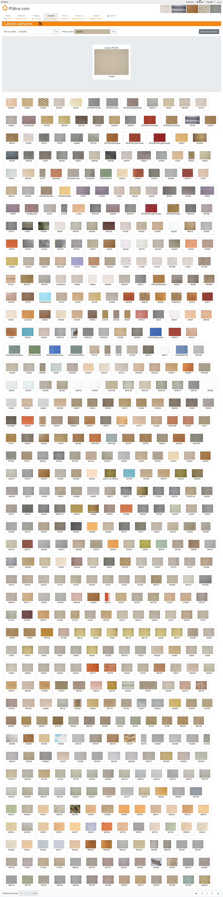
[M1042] (128, 685)
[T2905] (112, 632)
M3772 (188, 585)
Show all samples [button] (209, 31)
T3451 (177, 161)
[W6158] (193, 385)
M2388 (107, 832)
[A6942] (193, 279)
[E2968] (12, 632)
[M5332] (11, 544)
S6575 (12, 249)
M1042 (128, 691)
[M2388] (106, 826)
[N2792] (11, 685)
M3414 (138, 620)
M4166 (44, 532)
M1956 (110, 514)
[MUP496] (172, 420)
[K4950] (93, 261)
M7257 (149, 761)
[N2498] (175, 738)
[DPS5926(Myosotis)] (55, 349)
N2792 (11, 691)
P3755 (59, 867)
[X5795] (146, 438)
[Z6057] (92, 243)
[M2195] (92, 473)
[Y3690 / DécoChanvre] (60, 491)
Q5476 (128, 443)
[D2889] (108, 650)
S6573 (207, 302)
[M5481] (154, 614)
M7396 (172, 267)
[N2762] (137, 597)
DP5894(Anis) (106, 178)
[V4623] (92, 402)
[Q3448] (157, 226)
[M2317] (44, 261)
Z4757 (11, 231)
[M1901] (140, 862)
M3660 (92, 532)
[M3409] (114, 120)
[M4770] (142, 491)
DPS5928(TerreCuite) (135, 143)
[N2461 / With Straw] (175, 650)
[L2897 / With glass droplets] (11, 650)
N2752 (61, 691)
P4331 (173, 567)
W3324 (93, 567)
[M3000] (158, 243)
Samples (51, 17)
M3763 (28, 196)
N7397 (157, 267)
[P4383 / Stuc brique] (191, 243)
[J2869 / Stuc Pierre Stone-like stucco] (191, 650)
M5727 (187, 814)
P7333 (75, 620)
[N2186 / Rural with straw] (168, 685)
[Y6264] (11, 402)
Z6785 (161, 161)
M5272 (12, 143)
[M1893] (202, 826)
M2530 (104, 373)
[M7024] (47, 632)
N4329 (131, 125)
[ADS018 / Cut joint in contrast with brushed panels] (161, 385)
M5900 (43, 461)
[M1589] (45, 385)
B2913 (27, 655)
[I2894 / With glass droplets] (59, 650)
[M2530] (104, 367)
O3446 (186, 602)
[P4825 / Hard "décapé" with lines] (207, 190)
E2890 (92, 655)
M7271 (28, 496)
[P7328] (43, 862)
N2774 (110, 673)
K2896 (60, 479)
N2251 (50, 214)
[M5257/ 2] (59, 508)
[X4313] (11, 579)
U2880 (161, 638)
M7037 (77, 267)
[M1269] (108, 879)
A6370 (78, 390)
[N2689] (77, 703)
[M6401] (73, 720)
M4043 (152, 108)
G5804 (73, 426)
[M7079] (26, 720)
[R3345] (192, 296)
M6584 (11, 108)
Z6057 (93, 249)
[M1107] (11, 508)
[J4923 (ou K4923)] (110, 473)
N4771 (126, 496)
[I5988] (119, 190)
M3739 (109, 231)
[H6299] (210, 385)
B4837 (77, 408)
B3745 (27, 585)
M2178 (123, 832)
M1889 (208, 249)
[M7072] (43, 614)
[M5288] (64, 120)
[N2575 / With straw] (143, 738)
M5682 (141, 779)
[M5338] (27, 279)
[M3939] (106, 844)
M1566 (43, 850)
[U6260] (43, 402)
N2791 (76, 108)
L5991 (45, 161)
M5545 (11, 797)
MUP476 (95, 443)
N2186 (168, 691)
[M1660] (141, 226)
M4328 (44, 284)
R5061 (12, 390)
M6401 (74, 726)
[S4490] (13, 208)
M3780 (106, 620)
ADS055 (138, 373)
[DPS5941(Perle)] (94, 102)
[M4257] (188, 773)
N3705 (207, 708)
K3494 (206, 567)
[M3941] (93, 491)
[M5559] (75, 809)
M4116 (201, 691)
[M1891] (105, 720)
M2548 (77, 602)
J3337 (170, 620)
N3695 (124, 814)
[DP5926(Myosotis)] (156, 332)
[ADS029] (111, 385)
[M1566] (43, 844)
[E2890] (92, 650)
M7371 (127, 797)
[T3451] (177, 155)
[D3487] (44, 597)
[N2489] (158, 738)
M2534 (158, 708)
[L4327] (189, 561)
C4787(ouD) (29, 125)
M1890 (11, 850)
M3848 (46, 761)
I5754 (26, 461)
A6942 (193, 284)
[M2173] (27, 544)
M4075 (145, 302)
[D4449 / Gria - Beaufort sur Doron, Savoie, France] (76, 561)
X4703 (27, 514)
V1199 (167, 726)
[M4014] (96, 685)
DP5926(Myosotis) (156, 337)
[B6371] (164, 349)
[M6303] (12, 491)
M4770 (142, 496)
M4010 (190, 231)
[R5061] (12, 385)
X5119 (94, 355)
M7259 (97, 761)
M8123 (128, 638)
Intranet (4, 2)
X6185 (107, 355)
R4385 (27, 408)
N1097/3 (11, 779)
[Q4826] (113, 208)
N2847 (76, 673)
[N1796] (125, 226)
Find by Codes (10, 31)
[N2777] (42, 173)
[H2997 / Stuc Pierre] (157, 561)
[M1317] (59, 844)
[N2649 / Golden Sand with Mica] (175, 703)
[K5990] (108, 402)
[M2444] (113, 544)
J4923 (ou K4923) (110, 479)
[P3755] (59, 862)
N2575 (144, 744)
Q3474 (64, 214)
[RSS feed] (40, 23)
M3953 (92, 779)
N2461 (175, 655)
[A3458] (121, 420)
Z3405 (157, 532)
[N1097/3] (11, 773)
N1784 (126, 708)
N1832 (28, 337)
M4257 (189, 779)
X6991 (60, 231)
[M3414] (138, 614)
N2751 (148, 691)
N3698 (107, 814)
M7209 (166, 761)
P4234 (44, 885)
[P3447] (169, 597)
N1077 (109, 797)
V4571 (140, 532)
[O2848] (59, 667)
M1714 (61, 302)
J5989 (192, 408)
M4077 (156, 585)
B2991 (56, 373)
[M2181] (11, 314)
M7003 (175, 337)
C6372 (201, 108)
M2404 (27, 814)
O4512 (28, 302)
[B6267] (174, 314)
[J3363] (124, 579)
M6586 (94, 161)
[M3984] (28, 420)
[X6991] (59, 226)
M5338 (27, 284)
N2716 (94, 302)
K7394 (204, 267)
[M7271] (28, 491)
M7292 (178, 549)
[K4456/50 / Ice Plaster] (61, 279)
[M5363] (158, 402)
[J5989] (192, 402)
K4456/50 (61, 284)
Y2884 (140, 655)
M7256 (196, 797)
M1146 (75, 850)
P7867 (27, 231)
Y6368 (95, 390)
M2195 (92, 479)
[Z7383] (10, 279)
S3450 (78, 302)
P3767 (27, 867)
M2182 (114, 761)
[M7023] (142, 314)
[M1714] (61, 296)
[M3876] (156, 773)
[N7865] (43, 226)
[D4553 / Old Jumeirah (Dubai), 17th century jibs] (191, 155)
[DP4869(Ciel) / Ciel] (45, 296)
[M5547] (75, 226)
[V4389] (156, 420)
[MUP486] (56, 173)
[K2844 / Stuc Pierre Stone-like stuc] (126, 667)
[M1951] (135, 720)
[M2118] (154, 826)
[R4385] (27, 402)
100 (21, 893)
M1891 (105, 726)
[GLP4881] (11, 420)
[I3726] (107, 579)
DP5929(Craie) (73, 178)
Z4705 (105, 320)
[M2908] (160, 296)
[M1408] (204, 862)
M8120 (144, 638)
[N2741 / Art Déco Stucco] (143, 667)
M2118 (154, 832)
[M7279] (201, 597)
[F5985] (92, 314)
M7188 (207, 214)
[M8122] (79, 632)
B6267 (174, 320)
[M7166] (63, 632)
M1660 (142, 231)
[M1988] (171, 173)
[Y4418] (109, 561)
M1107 (11, 514)
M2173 (27, 549)
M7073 (141, 885)
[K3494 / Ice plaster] (206, 561)
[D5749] (11, 455)
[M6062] (90, 844)
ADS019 (145, 390)
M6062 (91, 850)
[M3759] (187, 173)
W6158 (194, 390)
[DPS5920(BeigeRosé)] (132, 102)
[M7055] (60, 597)
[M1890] (11, 844)
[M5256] (28, 685)
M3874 (107, 461)
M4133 (185, 691)
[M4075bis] (176, 296)
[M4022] (161, 791)
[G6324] (125, 243)
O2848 (60, 673)
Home (7, 17)
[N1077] (108, 791)
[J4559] (109, 243)
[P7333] (74, 614)
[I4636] (168, 102)
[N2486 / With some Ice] (12, 367)
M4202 (61, 549)
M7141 (27, 532)
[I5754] (26, 455)
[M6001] (41, 720)
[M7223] (121, 367)
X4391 (11, 337)
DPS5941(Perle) (94, 108)
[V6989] (92, 279)
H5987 (78, 161)
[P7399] (126, 261)
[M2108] (170, 826)
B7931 (169, 196)
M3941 (93, 496)
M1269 (108, 885)
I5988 (119, 196)
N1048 (44, 779)
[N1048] (44, 773)
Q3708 (132, 355)
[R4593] (192, 9)
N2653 (144, 161)
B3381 (27, 108)
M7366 (61, 744)
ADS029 (111, 390)
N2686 (93, 708)
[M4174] (188, 862)
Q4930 (181, 479)
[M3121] (125, 402)
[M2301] (175, 508)
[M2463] (162, 438)
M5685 (188, 373)
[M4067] (120, 720)
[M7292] (177, 544)
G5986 (208, 408)
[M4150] (113, 738)
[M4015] (11, 473)
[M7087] (186, 614)
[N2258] (28, 756)
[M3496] (205, 579)
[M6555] (140, 809)
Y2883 (209, 638)
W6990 (108, 284)
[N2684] (42, 420)
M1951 (135, 726)
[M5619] (203, 809)
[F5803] (188, 420)
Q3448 (157, 231)
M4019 (161, 549)
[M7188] (206, 208)
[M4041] (210, 544)
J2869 (191, 655)
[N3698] (107, 809)
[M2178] (122, 826)
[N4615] (27, 473)
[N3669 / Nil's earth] (191, 703)
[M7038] (59, 791)
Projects (36, 17)
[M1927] (207, 508)
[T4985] (77, 279)
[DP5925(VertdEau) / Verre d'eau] (76, 349)
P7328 (43, 867)
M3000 (158, 249)
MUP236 (190, 214)
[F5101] (11, 438)
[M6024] (171, 809)
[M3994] (110, 261)
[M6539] (198, 720)
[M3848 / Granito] (45, 756)
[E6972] (140, 279)
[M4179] (91, 862)
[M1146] (74, 844)
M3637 (43, 814)
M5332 (11, 549)
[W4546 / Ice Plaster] (198, 349)
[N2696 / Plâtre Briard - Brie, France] (108, 526)
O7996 (102, 196)
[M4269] (79, 544)
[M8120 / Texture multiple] (144, 632)
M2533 (124, 779)
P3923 (173, 461)
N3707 (151, 726)
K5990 (108, 408)
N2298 (92, 585)
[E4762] (188, 190)
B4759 (174, 496)
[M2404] (27, 809)
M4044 (167, 850)
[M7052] (156, 879)
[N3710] (144, 791)
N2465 (174, 249)
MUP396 (111, 443)
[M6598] (184, 102)
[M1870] (122, 173)
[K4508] (98, 120)
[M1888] (193, 632)
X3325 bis (190, 496)
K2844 (127, 673)
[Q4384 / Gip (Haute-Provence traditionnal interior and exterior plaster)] (179, 438)
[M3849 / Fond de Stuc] (27, 791)
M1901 (140, 867)
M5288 (64, 125)
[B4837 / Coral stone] (76, 402)
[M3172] (148, 349)
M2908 (161, 302)
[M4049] (137, 332)
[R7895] (12, 155)
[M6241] (141, 561)
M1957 (28, 249)
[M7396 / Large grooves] (172, 261)
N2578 (112, 691)
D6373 (142, 249)
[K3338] (140, 579)
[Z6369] (173, 226)
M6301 (11, 814)
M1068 (126, 514)
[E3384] (141, 402)
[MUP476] (95, 438)
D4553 (191, 161)
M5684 (129, 302)
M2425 (91, 832)
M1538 (58, 726)
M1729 (27, 620)
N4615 (27, 479)
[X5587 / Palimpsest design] (57, 420)
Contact (96, 17)
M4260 (28, 567)
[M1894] (186, 826)
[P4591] (60, 526)
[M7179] (110, 703)
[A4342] (43, 102)
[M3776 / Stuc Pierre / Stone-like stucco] (153, 597)
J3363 (124, 585)
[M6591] (124, 879)
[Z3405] (156, 526)
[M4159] (116, 314)
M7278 (92, 885)
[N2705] (47, 120)
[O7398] (141, 261)
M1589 (46, 390)
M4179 (92, 867)
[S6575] (12, 243)
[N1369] (146, 473)
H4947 (27, 443)
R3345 (192, 302)
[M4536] (28, 155)
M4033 (60, 885)
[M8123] (128, 632)
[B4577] (124, 526)
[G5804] (73, 420)
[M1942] (158, 455)
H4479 (127, 161)
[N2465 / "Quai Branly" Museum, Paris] (174, 243)
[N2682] (46, 703)
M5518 (124, 655)
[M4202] (61, 544)
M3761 (45, 567)
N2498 (175, 744)
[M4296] (205, 526)
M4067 (120, 726)
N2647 (182, 143)
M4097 (194, 549)
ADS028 (128, 390)
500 (27, 893)
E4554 (173, 532)
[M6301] (11, 809)
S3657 (190, 320)
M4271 (110, 496)
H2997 (157, 567)
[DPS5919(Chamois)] (171, 120)
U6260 (43, 408)
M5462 (42, 373)
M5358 (60, 408)
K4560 (44, 443)
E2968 (12, 638)
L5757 (203, 178)
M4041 (210, 549)
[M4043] (152, 102)
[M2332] (91, 455)
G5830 (11, 178)
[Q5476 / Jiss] (128, 438)
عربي (219, 2)
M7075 (205, 779)
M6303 (12, 496)
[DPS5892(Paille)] (173, 208)
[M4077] (156, 579)
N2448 (207, 744)
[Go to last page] (218, 893)
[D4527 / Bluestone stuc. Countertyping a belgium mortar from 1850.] (44, 137)
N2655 (171, 373)
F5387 (61, 443)
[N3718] (11, 614)
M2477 (75, 832)
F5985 (92, 320)
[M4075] (144, 296)
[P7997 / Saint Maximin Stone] (83, 190)
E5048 (78, 443)
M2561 (43, 832)
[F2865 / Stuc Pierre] (43, 667)
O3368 (60, 620)
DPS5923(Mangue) (112, 143)
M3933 (143, 514)
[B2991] (56, 367)
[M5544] (139, 844)
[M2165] (138, 826)
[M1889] (207, 243)
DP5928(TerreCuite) (149, 125)
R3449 (93, 602)
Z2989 (206, 231)
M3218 (59, 108)
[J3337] (170, 614)
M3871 (205, 161)
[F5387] (60, 438)
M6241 (141, 567)
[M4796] (11, 296)
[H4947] (27, 438)
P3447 (170, 602)
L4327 (190, 567)
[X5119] (94, 349)
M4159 (116, 320)
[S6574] (107, 597)
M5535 (28, 178)
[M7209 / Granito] (166, 756)
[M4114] (11, 879)
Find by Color (67, 31)
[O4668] (93, 508)
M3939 (106, 850)
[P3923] (173, 455)
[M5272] (12, 137)
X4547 (44, 496)
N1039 (60, 779)
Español (210, 2)
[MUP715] (60, 332)
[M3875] (172, 773)
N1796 (125, 231)
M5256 (28, 691)
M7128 (27, 885)
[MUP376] (196, 438)
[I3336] (90, 614)
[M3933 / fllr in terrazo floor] (143, 508)
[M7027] (123, 862)
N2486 (12, 373)
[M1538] (58, 720)
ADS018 (161, 390)
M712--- (27, 602)
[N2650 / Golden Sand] (12, 261)
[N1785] (129, 473)
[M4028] (135, 190)
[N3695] (124, 809)
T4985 (77, 284)
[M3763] (28, 190)
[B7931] (169, 190)
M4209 (44, 549)
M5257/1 (130, 214)
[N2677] (141, 703)
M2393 (88, 373)
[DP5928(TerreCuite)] (150, 120)
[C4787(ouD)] (29, 120)
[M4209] (44, 544)
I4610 (158, 320)
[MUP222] (88, 332)
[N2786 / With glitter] (44, 685)
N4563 (45, 320)
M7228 (182, 850)
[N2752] (61, 685)
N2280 (80, 761)
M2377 (122, 620)
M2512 (59, 832)
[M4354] (124, 279)
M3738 (81, 125)
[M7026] (28, 703)
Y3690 (60, 496)
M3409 (114, 125)
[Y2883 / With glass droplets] (208, 632)
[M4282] (62, 155)
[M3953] (92, 773)
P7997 (83, 196)
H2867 (11, 673)
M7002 (159, 514)
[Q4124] (44, 243)
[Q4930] (181, 473)
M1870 (122, 178)
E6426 (151, 196)
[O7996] (102, 190)
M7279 (202, 602)
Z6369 (174, 231)
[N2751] (148, 685)
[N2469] (112, 296)
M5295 (179, 797)
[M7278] (92, 879)
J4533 (106, 426)
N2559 (77, 514)
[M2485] (28, 738)
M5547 (76, 231)
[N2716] (94, 296)
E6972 (140, 284)
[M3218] (59, 102)
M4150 (113, 744)
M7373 (60, 249)
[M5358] (60, 402)
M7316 (11, 867)
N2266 (124, 461)
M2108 (170, 832)
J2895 (43, 655)
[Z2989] (206, 226)
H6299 (210, 390)
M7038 (60, 797)
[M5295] (178, 791)
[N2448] (207, 738)
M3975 (74, 337)
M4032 (76, 885)
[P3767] (27, 862)
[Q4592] (205, 455)
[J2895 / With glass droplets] (43, 650)
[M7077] (164, 473)
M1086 (11, 532)
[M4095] (108, 773)
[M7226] (197, 844)
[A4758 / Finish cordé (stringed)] (58, 455)
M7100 (76, 249)
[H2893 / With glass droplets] (11, 120)
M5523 (79, 691)
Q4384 (179, 443)
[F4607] (59, 137)
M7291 (172, 867)
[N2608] (76, 491)
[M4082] (204, 879)
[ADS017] (177, 385)
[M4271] (110, 491)
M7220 (172, 885)
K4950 (94, 267)
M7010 (76, 779)
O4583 (190, 532)
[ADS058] (72, 367)
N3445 (77, 320)
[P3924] (60, 561)
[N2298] (91, 579)
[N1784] (126, 703)
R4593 (44, 479)
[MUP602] (104, 332)
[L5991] (45, 155)
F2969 (29, 638)
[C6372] (201, 102)
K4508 (98, 125)
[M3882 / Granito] (184, 756)
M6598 (185, 108)
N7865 (44, 231)
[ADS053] (154, 367)
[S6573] (207, 296)
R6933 (177, 284)
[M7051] (127, 314)
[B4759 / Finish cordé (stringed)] (174, 491)
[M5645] (197, 473)
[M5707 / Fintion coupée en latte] (159, 667)
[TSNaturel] (90, 173)
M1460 (12, 708)
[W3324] (92, 561)
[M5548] (27, 773)
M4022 (161, 797)
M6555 (140, 814)
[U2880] (160, 632)
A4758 (59, 461)
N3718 (11, 620)
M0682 (11, 726)
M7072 (43, 620)
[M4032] (75, 879)
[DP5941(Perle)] (112, 102)
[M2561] (43, 826)
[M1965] (156, 862)
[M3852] (91, 791)
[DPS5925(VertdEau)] (14, 349)
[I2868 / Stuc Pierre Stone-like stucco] (207, 650)
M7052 (156, 885)
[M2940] (172, 579)
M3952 (76, 797)
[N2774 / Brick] (110, 667)
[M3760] (125, 561)
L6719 (118, 355)
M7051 (127, 320)
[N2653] (144, 155)
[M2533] (124, 773)
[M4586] (209, 279)
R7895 (12, 161)
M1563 (209, 673)
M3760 (125, 567)
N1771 (139, 426)
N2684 (43, 426)
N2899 (96, 638)
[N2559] (76, 508)
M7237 (108, 867)
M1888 (193, 638)
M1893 (202, 832)
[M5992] (175, 402)
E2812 (175, 673)
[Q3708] (132, 349)
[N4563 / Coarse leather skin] (45, 314)
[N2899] (95, 632)
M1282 (141, 461)
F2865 (43, 673)
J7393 (78, 214)
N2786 (44, 691)
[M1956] (109, 508)
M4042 (76, 867)
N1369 (146, 479)
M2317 (44, 267)
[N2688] (77, 137)
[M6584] (11, 102)
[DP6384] (204, 367)
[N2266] (124, 455)
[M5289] (154, 844)
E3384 (141, 408)
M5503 (11, 832)
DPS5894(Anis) (34, 355)
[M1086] (11, 526)
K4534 (154, 178)
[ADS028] (128, 385)
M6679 (11, 602)
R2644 (189, 461)
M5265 (157, 655)
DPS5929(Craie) (46, 196)
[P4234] (43, 879)
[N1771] (139, 420)
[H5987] (78, 155)
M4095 (108, 779)
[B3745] (27, 579)
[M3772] (188, 579)
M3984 (28, 426)
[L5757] (203, 173)
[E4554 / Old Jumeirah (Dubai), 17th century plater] (172, 526)
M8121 (177, 638)
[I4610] (158, 314)
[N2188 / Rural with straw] (120, 332)
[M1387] (130, 738)
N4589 (76, 532)
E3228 (43, 514)
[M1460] (11, 703)
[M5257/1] (215, 9)
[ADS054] (60, 261)
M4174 (188, 867)
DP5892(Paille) (64, 196)
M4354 (124, 284)
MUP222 (88, 337)
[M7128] (27, 879)
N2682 (46, 708)
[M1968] (61, 314)
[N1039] (60, 773)
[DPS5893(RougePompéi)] (159, 137)
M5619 (203, 814)
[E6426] (152, 190)
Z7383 (11, 284)
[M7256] (196, 791)
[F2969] (30, 632)
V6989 (92, 284)
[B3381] (27, 102)
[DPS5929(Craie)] (46, 190)
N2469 (112, 302)
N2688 (77, 143)
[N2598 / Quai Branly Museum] (12, 738)
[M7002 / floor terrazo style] (159, 508)
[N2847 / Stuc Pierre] (75, 667)
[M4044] (167, 844)
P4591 (60, 532)
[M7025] (201, 756)
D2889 (108, 655)
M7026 (28, 708)
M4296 (206, 532)
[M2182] (114, 756)
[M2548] (76, 597)
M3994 (110, 267)
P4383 (191, 249)
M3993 (92, 231)
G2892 (76, 655)
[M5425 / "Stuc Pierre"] (43, 791)
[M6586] (94, 155)
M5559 (75, 814)
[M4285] (62, 385)
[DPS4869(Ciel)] (182, 349)
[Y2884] (140, 650)
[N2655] (171, 367)
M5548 (28, 779)
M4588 (111, 161)
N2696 (108, 532)
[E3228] (43, 508)
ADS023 (95, 214)
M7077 (164, 479)
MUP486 (56, 178)
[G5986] (208, 402)
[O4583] (190, 526)
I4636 (168, 108)
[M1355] (75, 455)
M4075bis (176, 302)
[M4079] (59, 809)
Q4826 (113, 214)
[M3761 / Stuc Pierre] (44, 561)
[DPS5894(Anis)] (35, 349)
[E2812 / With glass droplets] (204, 9)
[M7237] (107, 862)
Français (189, 2)
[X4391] (11, 332)
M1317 (59, 850)
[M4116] (201, 685)
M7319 (78, 744)
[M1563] (209, 667)
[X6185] (107, 349)
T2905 (112, 638)
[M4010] (190, 226)
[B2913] (27, 650)
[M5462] (43, 367)
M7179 (110, 708)
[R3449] (93, 597)
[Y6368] (94, 385)
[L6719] (119, 349)
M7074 (96, 744)
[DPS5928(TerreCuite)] (134, 137)
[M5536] (122, 844)
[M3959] (27, 826)
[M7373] (60, 243)
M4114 (11, 885)
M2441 (138, 178)
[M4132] (191, 332)
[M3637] (43, 809)
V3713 (60, 585)
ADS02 (28, 267)
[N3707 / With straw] (151, 720)
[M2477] (75, 826)
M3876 (157, 779)
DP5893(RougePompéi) (151, 214)
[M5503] (11, 826)
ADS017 (177, 390)
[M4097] (193, 544)
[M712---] (27, 597)
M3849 (27, 797)
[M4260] (28, 561)
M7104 (93, 143)
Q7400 (28, 143)
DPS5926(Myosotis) (54, 355)
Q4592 (205, 461)
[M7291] (172, 862)
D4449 (77, 567)
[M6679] (11, 597)
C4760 (158, 496)
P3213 (203, 620)
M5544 (139, 850)
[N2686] (92, 703)
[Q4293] (43, 579)
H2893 (11, 125)
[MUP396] (111, 438)
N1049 (129, 549)
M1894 (186, 832)
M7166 (64, 638)
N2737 (93, 673)
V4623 (92, 408)
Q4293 (44, 585)
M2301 (175, 514)
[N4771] (126, 491)
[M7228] (181, 844)
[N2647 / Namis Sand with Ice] (181, 137)
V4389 (156, 426)
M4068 (131, 761)
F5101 (11, 443)
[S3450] (77, 296)
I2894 (59, 655)
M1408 (204, 867)
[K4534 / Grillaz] (154, 173)
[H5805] (89, 420)
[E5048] (78, 438)
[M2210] (44, 332)
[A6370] (78, 385)
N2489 (158, 744)
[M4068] (131, 756)
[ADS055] (138, 367)
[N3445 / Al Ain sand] (77, 314)
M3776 (153, 602)
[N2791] (76, 102)
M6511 (156, 814)
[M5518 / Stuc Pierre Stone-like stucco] (124, 650)
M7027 (124, 867)
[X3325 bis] (190, 491)
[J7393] (78, 208)
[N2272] (63, 756)
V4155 (76, 585)
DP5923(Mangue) (158, 284)
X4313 (11, 585)
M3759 (188, 178)
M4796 (11, 302)
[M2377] (122, 614)
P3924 (61, 567)
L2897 (11, 655)
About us (79, 17)
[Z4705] (105, 314)
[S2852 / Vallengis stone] (145, 544)
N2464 (192, 744)
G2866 (27, 673)
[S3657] (190, 314)
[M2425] (91, 826)
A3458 (122, 426)
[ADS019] (145, 385)
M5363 (158, 408)
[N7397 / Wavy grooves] (157, 261)
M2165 (139, 832)
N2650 (12, 267)
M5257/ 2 (60, 514)
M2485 (29, 744)
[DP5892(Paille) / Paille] (64, 190)
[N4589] (76, 526)
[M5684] (128, 296)
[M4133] (185, 685)
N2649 (175, 708)
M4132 (191, 337)
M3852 (92, 797)
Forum (65, 17)
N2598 (12, 744)
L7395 (187, 267)
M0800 (89, 726)
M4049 (137, 337)
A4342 (43, 108)
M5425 (44, 797)
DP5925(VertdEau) (76, 355)
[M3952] (75, 791)
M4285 (62, 390)
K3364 (29, 373)
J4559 (109, 249)
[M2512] (59, 826)
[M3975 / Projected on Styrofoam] (74, 332)
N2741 (143, 673)
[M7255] (188, 879)
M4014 (96, 691)
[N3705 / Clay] (207, 703)
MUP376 (196, 443)
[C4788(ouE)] (31, 208)
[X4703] (27, 508)
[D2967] (210, 120)
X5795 (145, 443)
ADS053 (154, 373)
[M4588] (110, 155)
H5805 (90, 426)
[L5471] (204, 420)
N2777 (42, 178)
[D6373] (142, 243)
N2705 (47, 125)
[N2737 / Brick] (93, 667)
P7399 (126, 267)
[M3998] (200, 137)
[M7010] (76, 773)
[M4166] (43, 526)
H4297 (191, 514)
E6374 (28, 390)
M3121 (125, 408)
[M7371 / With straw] (127, 791)
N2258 (29, 761)
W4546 (198, 355)
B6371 (164, 355)
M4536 (29, 161)
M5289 (154, 850)
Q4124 (44, 249)
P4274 (121, 602)
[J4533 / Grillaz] (105, 420)
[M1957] (28, 243)
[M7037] (77, 261)
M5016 (206, 320)
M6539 (199, 726)
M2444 (113, 549)
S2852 (145, 549)
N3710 (144, 797)
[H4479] (126, 155)
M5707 (159, 673)
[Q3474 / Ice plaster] (64, 208)
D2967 (210, 125)
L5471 (204, 426)
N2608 (76, 496)
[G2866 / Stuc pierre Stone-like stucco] (27, 667)
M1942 (158, 461)
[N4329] (130, 120)
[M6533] (11, 190)
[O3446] (185, 597)
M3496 (205, 585)
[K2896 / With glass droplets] (60, 473)
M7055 (61, 602)
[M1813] (27, 844)
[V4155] (75, 579)
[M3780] (106, 614)
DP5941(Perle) (112, 108)
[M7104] (93, 137)
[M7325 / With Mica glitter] (44, 738)
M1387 (130, 744)
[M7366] (61, 738)
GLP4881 (11, 426)
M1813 (27, 850)
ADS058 (72, 373)
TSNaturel (90, 178)
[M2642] (182, 720)
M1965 (156, 867)
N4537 (96, 549)
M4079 (59, 814)
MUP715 (60, 337)
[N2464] (192, 738)
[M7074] (96, 738)
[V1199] (167, 720)
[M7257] (149, 756)
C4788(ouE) (32, 214)
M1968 (61, 320)
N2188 (120, 337)
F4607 (60, 143)
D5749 (11, 461)
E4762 (188, 196)
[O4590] (206, 491)
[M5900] (42, 455)
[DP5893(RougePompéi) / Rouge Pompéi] (151, 208)
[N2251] (50, 208)
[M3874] (107, 455)
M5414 (12, 761)
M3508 (76, 479)
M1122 (62, 708)
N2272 (63, 761)
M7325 (44, 744)
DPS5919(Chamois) (171, 125)
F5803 (188, 426)
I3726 (108, 585)
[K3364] (28, 367)
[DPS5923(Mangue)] (112, 137)
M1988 (171, 178)
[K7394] (204, 261)
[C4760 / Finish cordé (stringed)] (158, 491)
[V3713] (59, 579)
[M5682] (140, 773)
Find (56, 31)
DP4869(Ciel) (45, 302)
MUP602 (103, 337)
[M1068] (126, 508)
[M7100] (76, 243)
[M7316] (11, 862)
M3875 (173, 779)
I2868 (207, 655)
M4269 (79, 549)
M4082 (205, 885)
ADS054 (60, 267)
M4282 (62, 161)
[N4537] (96, 544)
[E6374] (28, 385)
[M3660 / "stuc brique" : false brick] (92, 526)
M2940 (172, 585)
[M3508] (76, 473)
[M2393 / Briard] (88, 367)
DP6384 (204, 373)
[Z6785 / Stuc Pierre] (161, 155)
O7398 (142, 267)
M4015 (11, 479)
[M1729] (27, 614)
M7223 (121, 373)
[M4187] (11, 561)
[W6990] (108, 279)
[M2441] (138, 173)
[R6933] (177, 279)
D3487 (44, 602)
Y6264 (11, 408)
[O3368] (59, 614)
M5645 (197, 479)
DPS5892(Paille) (173, 214)
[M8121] (176, 632)
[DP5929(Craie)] (73, 173)
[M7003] (175, 332)
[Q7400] (28, 137)
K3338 (140, 585)
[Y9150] (179, 9)
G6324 (126, 249)
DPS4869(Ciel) (181, 355)
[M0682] (11, 720)
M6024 (172, 814)
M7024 (47, 638)
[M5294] (192, 667)
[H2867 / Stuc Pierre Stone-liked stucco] (11, 667)
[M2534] (158, 703)
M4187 (11, 567)
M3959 (27, 832)
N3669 (192, 708)
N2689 (78, 708)
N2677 (141, 708)
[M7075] (204, 773)
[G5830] (11, 173)
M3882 (184, 761)
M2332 (91, 461)
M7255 (189, 885)
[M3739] (109, 226)
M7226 (198, 850)
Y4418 (109, 567)
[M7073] (140, 879)
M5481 (155, 620)
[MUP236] (190, 208)
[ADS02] (28, 261)
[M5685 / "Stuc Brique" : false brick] (188, 367)
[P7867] (27, 226)
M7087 (187, 620)
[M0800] (89, 720)
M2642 (183, 726)
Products (20, 17)
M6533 (11, 196)
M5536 (123, 850)
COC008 (28, 320)
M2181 (11, 320)
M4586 (209, 284)
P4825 (207, 196)
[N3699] (90, 809)
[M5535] (28, 173)
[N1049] (129, 544)
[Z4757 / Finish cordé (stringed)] (11, 226)
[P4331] (173, 561)
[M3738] (81, 120)
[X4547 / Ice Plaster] (44, 491)
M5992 (175, 408)
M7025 (201, 761)
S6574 (107, 602)
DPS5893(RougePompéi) (159, 143)
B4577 (124, 532)
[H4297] (191, 508)
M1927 (207, 514)
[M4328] (44, 279)
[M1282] (141, 455)
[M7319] (78, 738)
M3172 (148, 355)
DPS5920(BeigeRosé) (133, 108)
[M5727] (187, 809)
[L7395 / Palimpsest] (165, 9)
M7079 (26, 726)
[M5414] (12, 756)
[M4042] (75, 862)
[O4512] (28, 296)
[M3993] (92, 226)
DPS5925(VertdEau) (14, 355)
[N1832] (27, 332)
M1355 (75, 461)
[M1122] (62, 703)
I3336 (90, 620)
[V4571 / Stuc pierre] (140, 526)
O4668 (93, 514)
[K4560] (44, 438)
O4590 (207, 496)
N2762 (137, 602)
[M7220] (172, 879)
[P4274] (121, 597)
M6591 (124, 885)
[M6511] (155, 809)
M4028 (135, 196)
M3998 (200, 143)
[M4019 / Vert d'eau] (161, 544)
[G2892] (75, 650)
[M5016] (206, 314)
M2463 (162, 443)
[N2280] (80, 756)
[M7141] (27, 526)
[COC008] (28, 314)
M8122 (80, 638)
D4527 (44, 143)
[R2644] (189, 455)
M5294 (192, 673)
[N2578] (112, 685)
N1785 (129, 479)
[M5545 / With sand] (11, 791)
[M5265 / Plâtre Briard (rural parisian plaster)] (157, 650)
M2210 (44, 337)
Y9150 (192, 125)
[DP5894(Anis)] (106, 173)
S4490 (13, 214)
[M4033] (59, 879)
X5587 (57, 426)
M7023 (142, 320)
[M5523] (79, 685)
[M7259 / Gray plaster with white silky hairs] (97, 756)
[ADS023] (95, 208)
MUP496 (172, 426)
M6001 (42, 726)
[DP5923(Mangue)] (159, 279)
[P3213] (202, 614)
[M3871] (205, 155)
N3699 (91, 814)
